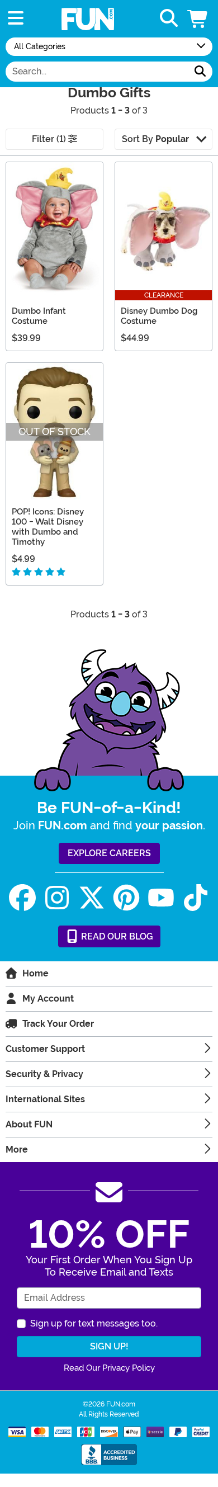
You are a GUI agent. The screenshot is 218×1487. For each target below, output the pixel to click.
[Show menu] (15, 19)
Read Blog (116, 936)
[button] (198, 19)
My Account (48, 998)
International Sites (45, 1099)
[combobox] (97, 72)
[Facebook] (22, 898)
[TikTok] (195, 898)
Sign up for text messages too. (94, 1323)
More (17, 1149)
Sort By (155, 139)
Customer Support (45, 1049)
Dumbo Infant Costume (39, 316)
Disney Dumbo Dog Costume (159, 316)
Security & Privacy (44, 1074)
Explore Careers (109, 853)
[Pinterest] (126, 898)
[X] (91, 898)
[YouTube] (161, 898)
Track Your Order (58, 1023)
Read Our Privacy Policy (109, 1368)
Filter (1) (50, 139)
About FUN (29, 1124)
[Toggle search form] (168, 19)
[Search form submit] (200, 72)
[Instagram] (57, 898)
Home (35, 973)
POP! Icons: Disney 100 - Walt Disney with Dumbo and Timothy (48, 527)
